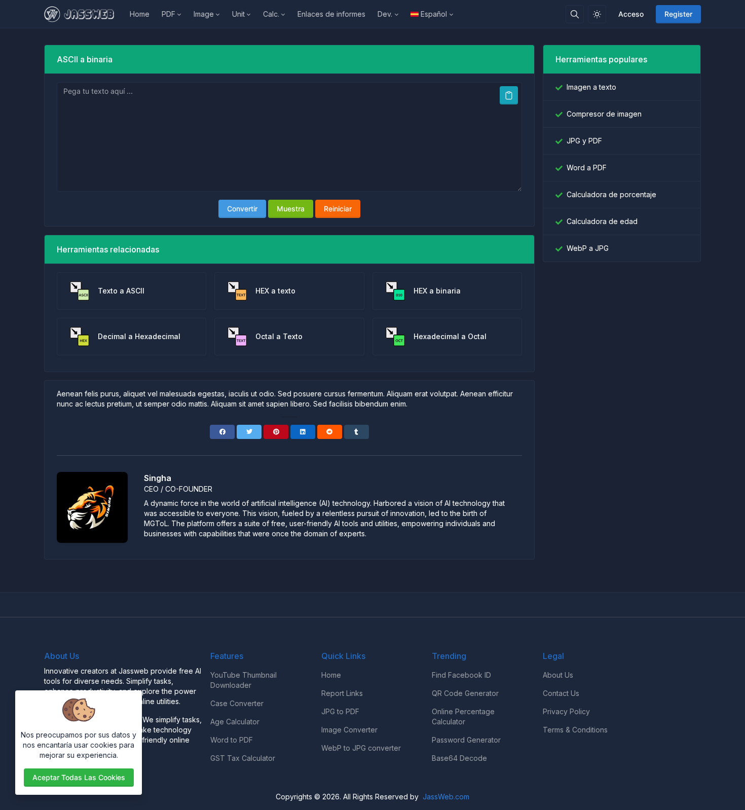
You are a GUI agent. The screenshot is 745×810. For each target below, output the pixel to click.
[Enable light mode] (597, 14)
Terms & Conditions (575, 729)
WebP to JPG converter (361, 748)
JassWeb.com (446, 796)
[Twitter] (249, 432)
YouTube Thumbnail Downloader (243, 680)
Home (140, 14)
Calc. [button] (271, 14)
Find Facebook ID (461, 675)
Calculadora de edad (602, 221)
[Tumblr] (356, 432)
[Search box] (575, 14)
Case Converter (237, 703)
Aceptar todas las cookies (78, 777)
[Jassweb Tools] (84, 14)
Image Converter (349, 729)
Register (678, 14)
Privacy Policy (566, 711)
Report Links (342, 693)
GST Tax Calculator (242, 758)
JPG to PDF (340, 711)
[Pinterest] (276, 432)
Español (434, 14)
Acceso (631, 14)
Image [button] (204, 14)
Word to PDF (231, 739)
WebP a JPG (588, 248)
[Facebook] (222, 432)
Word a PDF (587, 167)
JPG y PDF (584, 140)
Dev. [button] (385, 14)
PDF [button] (168, 14)
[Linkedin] (302, 432)
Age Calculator (234, 721)
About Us (558, 675)
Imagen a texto (591, 87)
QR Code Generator (465, 693)
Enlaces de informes (331, 14)
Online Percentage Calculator (463, 716)
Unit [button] (238, 14)
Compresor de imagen (604, 113)
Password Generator (466, 739)
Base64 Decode (459, 758)
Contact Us (561, 693)
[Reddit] (329, 432)
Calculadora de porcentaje (611, 194)
